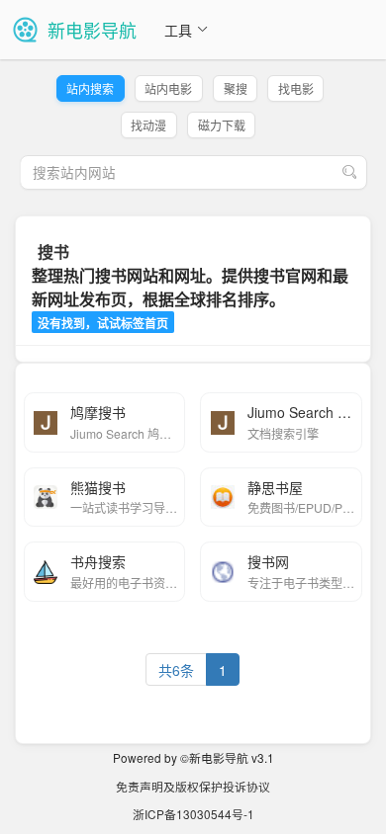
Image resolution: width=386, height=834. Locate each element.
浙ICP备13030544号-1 (193, 813)
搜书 (53, 251)
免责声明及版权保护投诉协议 (193, 786)
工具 (178, 30)
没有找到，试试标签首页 (103, 323)
